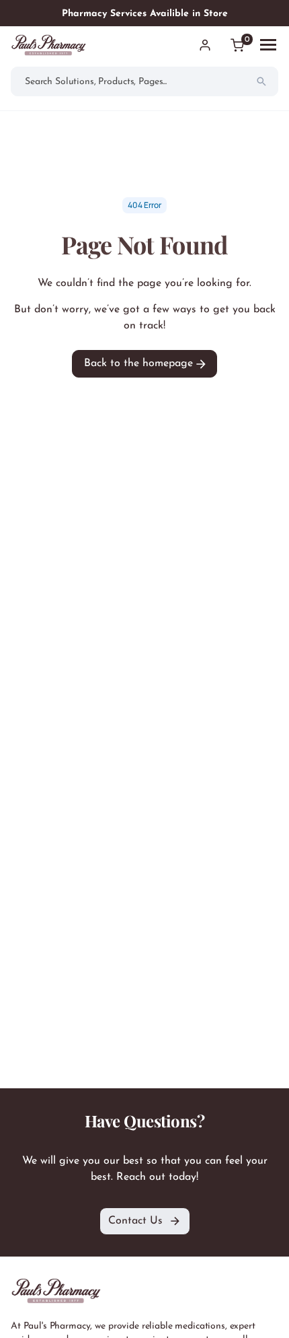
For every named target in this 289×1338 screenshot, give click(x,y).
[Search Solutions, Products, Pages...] (261, 81)
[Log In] (205, 45)
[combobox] (144, 81)
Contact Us (135, 1221)
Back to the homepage (140, 363)
